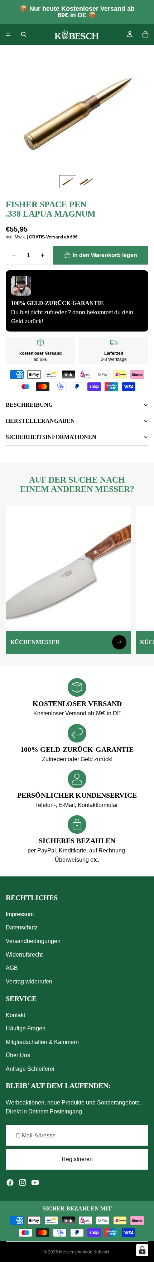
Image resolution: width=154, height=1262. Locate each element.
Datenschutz (22, 927)
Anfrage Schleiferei (30, 1069)
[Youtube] (35, 1182)
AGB (12, 968)
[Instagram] (22, 1182)
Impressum (20, 914)
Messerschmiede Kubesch (85, 1251)
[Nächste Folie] (140, 580)
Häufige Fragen (25, 1028)
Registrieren (77, 1159)
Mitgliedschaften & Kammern (42, 1042)
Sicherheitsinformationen (51, 437)
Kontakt (15, 1015)
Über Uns (18, 1055)
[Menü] (8, 34)
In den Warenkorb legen (105, 255)
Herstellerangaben (40, 421)
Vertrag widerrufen (29, 981)
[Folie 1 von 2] (68, 182)
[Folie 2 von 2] (86, 182)
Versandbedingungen (33, 941)
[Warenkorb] (145, 34)
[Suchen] (24, 34)
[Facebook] (10, 1182)
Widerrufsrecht (24, 954)
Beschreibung (29, 405)
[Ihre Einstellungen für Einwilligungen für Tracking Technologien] (142, 1250)
